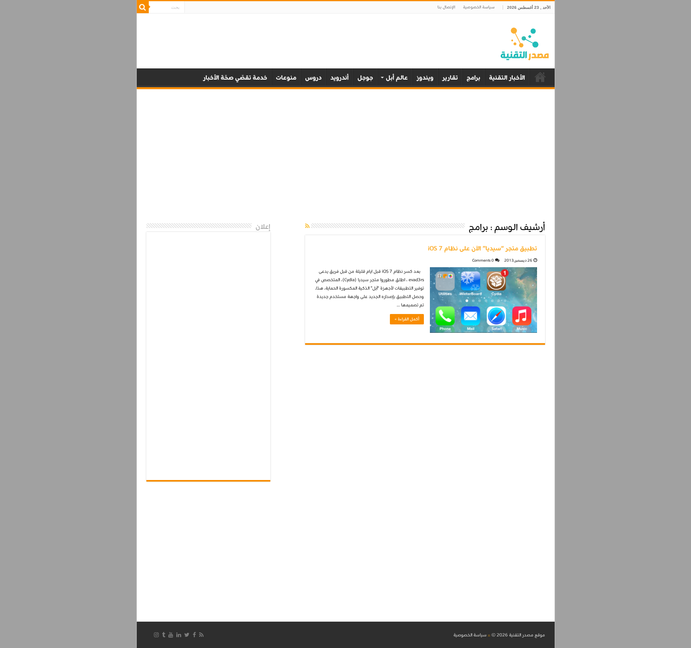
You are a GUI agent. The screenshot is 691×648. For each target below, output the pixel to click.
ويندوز (425, 77)
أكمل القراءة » (407, 319)
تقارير (450, 77)
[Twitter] (187, 635)
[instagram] (156, 635)
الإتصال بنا (446, 7)
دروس (313, 77)
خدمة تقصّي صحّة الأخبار (235, 77)
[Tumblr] (163, 635)
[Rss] (201, 635)
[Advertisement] (346, 155)
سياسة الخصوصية (479, 7)
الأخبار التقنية (507, 77)
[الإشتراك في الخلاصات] (307, 226)
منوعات (286, 77)
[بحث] (143, 7)
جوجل (365, 77)
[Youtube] (171, 635)
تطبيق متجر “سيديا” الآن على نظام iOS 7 (482, 248)
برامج (473, 77)
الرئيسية (540, 76)
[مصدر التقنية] (524, 42)
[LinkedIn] (179, 635)
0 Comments (483, 260)
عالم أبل (397, 77)
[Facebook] (194, 635)
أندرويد (339, 77)
